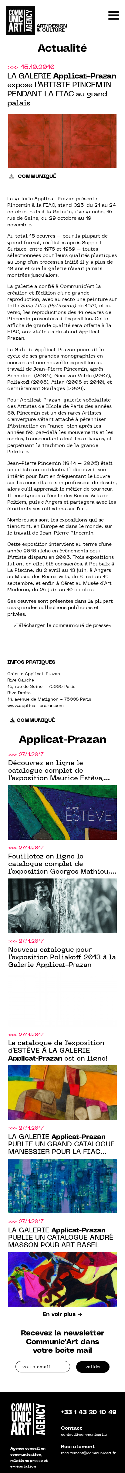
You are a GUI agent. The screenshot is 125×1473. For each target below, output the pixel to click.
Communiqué (36, 176)
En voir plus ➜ (62, 1314)
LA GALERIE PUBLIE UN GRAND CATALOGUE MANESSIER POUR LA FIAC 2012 (61, 1145)
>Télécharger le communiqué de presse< (62, 625)
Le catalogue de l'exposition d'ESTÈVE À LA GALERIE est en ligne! (57, 1051)
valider (93, 1367)
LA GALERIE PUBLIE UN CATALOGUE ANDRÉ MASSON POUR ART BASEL (60, 1238)
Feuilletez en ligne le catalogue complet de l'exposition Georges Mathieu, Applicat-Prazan (59, 865)
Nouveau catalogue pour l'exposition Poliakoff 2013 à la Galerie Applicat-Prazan (62, 957)
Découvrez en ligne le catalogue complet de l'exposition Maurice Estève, (56, 771)
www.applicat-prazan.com (35, 706)
